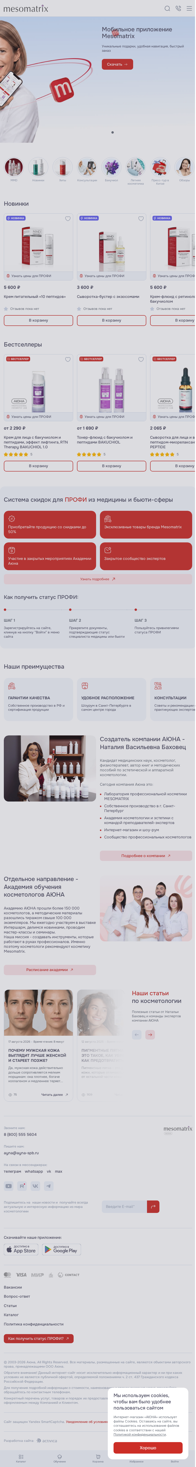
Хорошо (144, 1447)
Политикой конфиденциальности (136, 1435)
